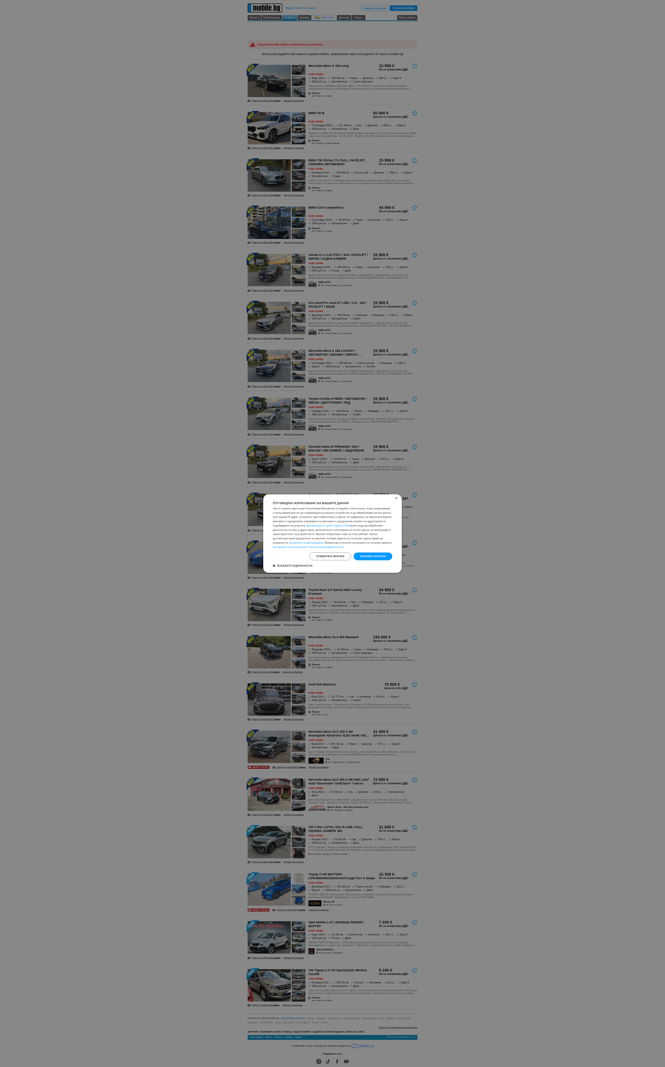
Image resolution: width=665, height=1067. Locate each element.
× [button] (396, 498)
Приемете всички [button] (373, 556)
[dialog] (332, 533)
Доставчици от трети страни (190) (327, 525)
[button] (292, 566)
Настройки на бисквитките (290, 547)
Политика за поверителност (326, 547)
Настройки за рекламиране (306, 542)
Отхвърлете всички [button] (330, 556)
